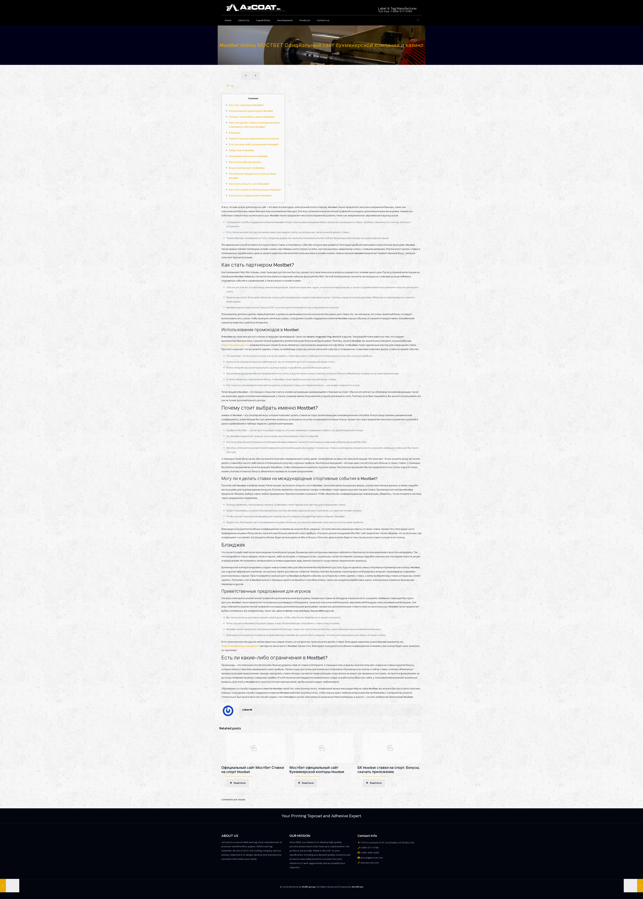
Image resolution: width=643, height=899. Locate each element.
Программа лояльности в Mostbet (248, 156)
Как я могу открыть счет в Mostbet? (249, 184)
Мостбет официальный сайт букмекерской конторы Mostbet (317, 769)
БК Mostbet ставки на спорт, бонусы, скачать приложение (389, 769)
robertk (247, 709)
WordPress (357, 887)
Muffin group (308, 887)
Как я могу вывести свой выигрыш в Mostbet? (255, 190)
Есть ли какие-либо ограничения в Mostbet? (254, 144)
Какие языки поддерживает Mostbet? (250, 195)
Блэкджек (235, 133)
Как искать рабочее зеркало (245, 162)
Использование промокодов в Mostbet (251, 111)
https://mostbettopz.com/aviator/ (240, 646)
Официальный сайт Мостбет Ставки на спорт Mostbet (252, 769)
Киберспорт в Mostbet (241, 150)
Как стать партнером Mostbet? (246, 105)
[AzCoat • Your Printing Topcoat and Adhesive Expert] (255, 7)
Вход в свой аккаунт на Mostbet (247, 168)
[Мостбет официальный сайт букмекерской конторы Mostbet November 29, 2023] (9, 885)
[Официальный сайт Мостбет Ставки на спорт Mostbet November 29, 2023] (633, 885)
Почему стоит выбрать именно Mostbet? (252, 117)
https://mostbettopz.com (235, 345)
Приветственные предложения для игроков (254, 138)
